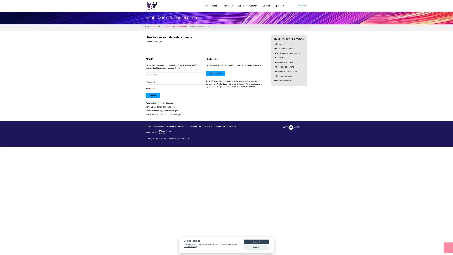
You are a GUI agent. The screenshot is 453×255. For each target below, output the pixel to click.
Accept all (256, 242)
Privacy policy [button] (232, 126)
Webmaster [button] (220, 126)
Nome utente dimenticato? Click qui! (161, 107)
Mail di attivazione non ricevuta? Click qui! (163, 114)
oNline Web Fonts (161, 139)
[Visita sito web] (165, 132)
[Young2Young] (151, 5)
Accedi (281, 6)
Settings (256, 248)
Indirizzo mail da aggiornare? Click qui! (162, 111)
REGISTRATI (215, 73)
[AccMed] (291, 127)
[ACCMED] (302, 5)
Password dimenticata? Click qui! (159, 103)
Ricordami (150, 88)
